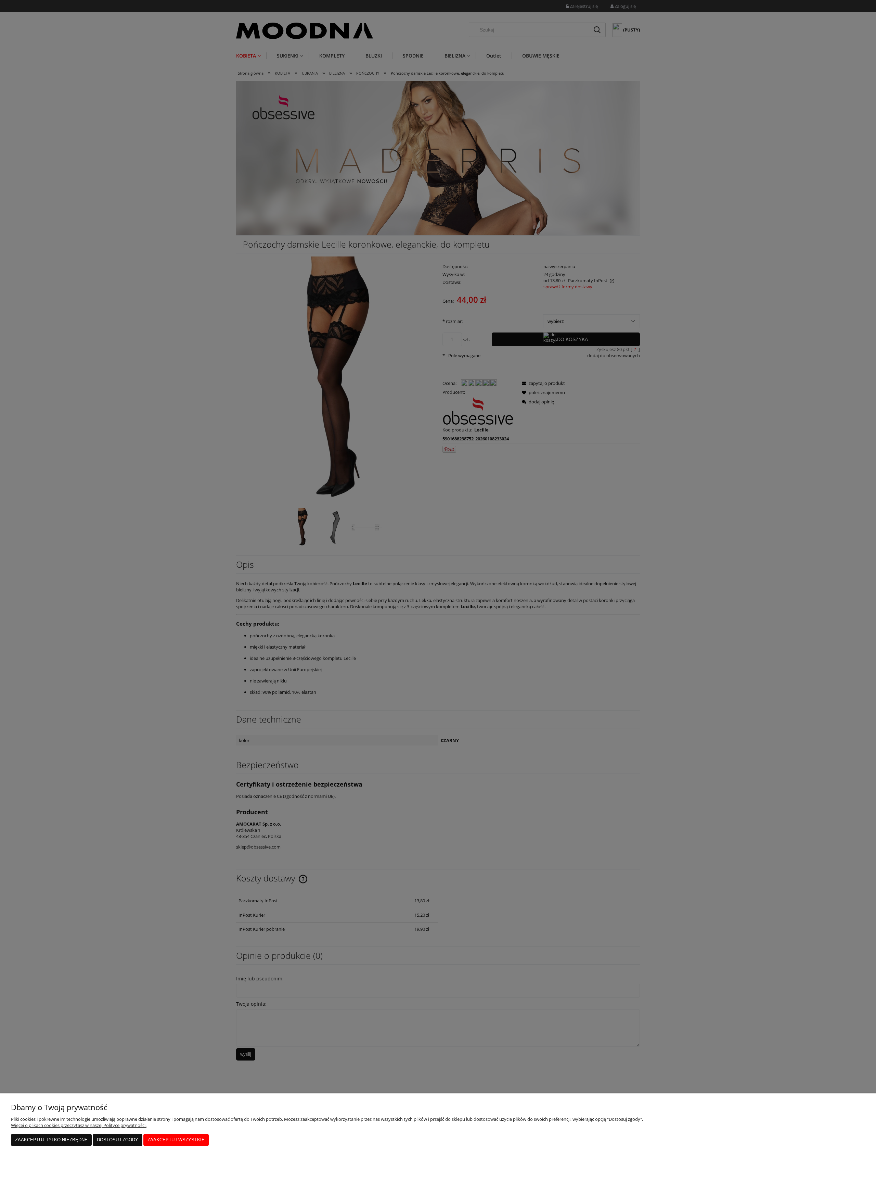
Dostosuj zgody (117, 1139)
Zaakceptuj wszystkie (176, 1139)
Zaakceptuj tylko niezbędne (51, 1139)
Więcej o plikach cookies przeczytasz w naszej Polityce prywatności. (78, 1125)
